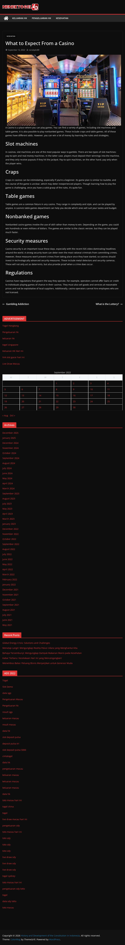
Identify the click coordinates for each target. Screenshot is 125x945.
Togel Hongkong (10, 325)
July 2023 (7, 503)
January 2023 (9, 523)
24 (91, 401)
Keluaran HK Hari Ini (12, 351)
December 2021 (10, 589)
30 (74, 407)
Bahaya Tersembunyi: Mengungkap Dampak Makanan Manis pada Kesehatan (42, 653)
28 (40, 407)
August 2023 (8, 498)
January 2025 (9, 437)
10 (91, 389)
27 (23, 407)
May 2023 (7, 508)
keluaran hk (8, 338)
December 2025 (10, 432)
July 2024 (7, 468)
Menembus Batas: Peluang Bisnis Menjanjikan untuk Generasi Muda (37, 663)
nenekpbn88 (34, 50)
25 (108, 401)
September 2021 (10, 604)
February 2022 (9, 579)
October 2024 (9, 453)
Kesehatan (62, 18)
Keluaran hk (19, 18)
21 (40, 401)
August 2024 (8, 463)
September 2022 (10, 544)
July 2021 (7, 614)
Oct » (12, 415)
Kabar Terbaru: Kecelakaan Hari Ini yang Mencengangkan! (32, 658)
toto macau (8, 907)
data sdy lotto (9, 901)
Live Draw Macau (11, 363)
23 (74, 401)
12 (5, 395)
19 (5, 401)
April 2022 (7, 569)
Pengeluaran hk (41, 18)
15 (57, 395)
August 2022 (8, 549)
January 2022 (9, 584)
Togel (5, 680)
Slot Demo (7, 686)
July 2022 (7, 554)
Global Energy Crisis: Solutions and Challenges (26, 642)
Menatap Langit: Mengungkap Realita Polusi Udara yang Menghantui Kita (39, 647)
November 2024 (10, 448)
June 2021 (7, 619)
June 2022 (7, 559)
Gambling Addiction (17, 304)
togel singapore (10, 344)
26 (5, 407)
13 (23, 395)
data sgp (6, 693)
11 (108, 389)
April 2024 (7, 483)
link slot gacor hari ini (13, 357)
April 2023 (7, 513)
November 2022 (10, 533)
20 (23, 401)
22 (57, 401)
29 (57, 407)
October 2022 (9, 539)
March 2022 (8, 574)
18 (108, 395)
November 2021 (10, 594)
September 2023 (10, 493)
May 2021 (7, 625)
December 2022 (10, 528)
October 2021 (9, 599)
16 (74, 395)
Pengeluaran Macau (12, 699)
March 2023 (8, 518)
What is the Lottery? (107, 304)
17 (91, 395)
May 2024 (7, 478)
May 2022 (7, 564)
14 (40, 395)
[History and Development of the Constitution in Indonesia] (6, 18)
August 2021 (8, 609)
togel (4, 895)
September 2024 (10, 458)
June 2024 (7, 473)
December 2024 (10, 442)
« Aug (5, 415)
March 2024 (8, 488)
